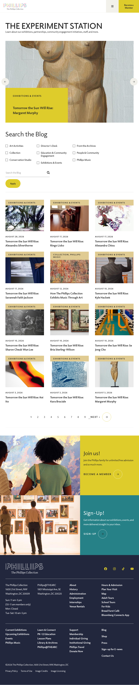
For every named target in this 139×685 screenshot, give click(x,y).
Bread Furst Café (110, 610)
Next (134, 82)
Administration (78, 593)
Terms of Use (26, 671)
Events (9, 638)
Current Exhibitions (16, 629)
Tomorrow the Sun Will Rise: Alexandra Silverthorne (22, 243)
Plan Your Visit (109, 589)
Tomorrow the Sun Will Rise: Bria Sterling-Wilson (67, 347)
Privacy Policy (11, 671)
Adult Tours (108, 597)
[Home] (24, 573)
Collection (15, 152)
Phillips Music (84, 159)
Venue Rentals (77, 606)
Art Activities (16, 145)
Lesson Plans (44, 638)
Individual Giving (79, 638)
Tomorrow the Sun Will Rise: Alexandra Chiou (112, 243)
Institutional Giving (80, 642)
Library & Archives (47, 642)
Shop (104, 636)
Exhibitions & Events (51, 162)
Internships (76, 602)
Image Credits (41, 671)
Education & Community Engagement (54, 154)
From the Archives (86, 145)
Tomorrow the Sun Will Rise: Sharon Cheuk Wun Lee (22, 347)
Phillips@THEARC (47, 646)
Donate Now (76, 651)
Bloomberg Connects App (115, 614)
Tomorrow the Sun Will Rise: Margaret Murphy (112, 399)
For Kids (106, 606)
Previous (5, 82)
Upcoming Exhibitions (17, 634)
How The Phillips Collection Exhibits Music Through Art (66, 295)
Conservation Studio (20, 159)
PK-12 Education (46, 634)
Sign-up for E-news (112, 649)
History (74, 589)
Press (104, 642)
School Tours (108, 602)
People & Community (88, 152)
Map (104, 593)
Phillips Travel (77, 646)
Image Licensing (58, 671)
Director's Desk (49, 145)
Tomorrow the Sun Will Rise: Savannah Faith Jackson (22, 295)
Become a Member (128, 6)
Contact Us (108, 655)
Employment (76, 597)
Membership (76, 634)
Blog (104, 629)
